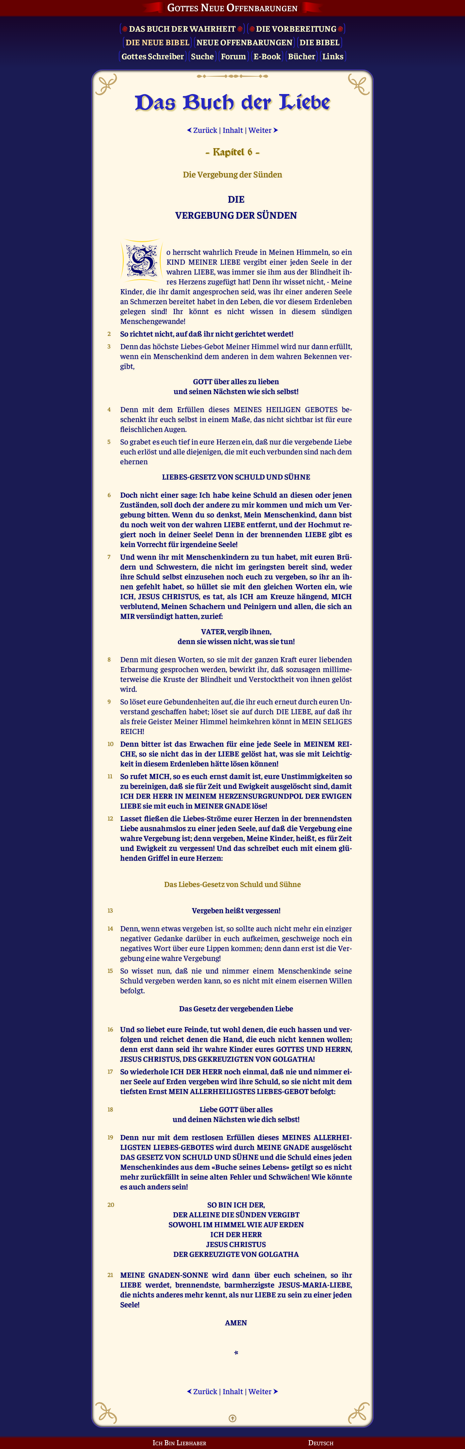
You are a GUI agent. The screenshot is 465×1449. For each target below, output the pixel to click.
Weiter (263, 130)
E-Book (267, 55)
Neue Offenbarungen (244, 41)
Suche (202, 55)
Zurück (202, 130)
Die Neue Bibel (158, 41)
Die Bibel (319, 41)
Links (332, 55)
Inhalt (233, 130)
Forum (233, 55)
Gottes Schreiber (153, 55)
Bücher (302, 55)
